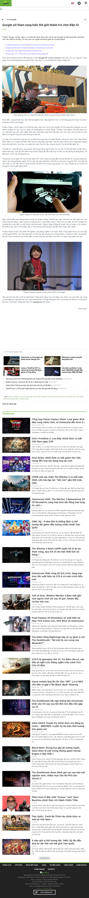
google (23, 396)
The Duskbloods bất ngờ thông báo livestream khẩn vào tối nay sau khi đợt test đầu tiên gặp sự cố (57, 704)
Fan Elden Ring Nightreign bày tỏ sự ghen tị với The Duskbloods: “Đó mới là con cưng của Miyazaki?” (58, 640)
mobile (10, 396)
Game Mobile (81, 865)
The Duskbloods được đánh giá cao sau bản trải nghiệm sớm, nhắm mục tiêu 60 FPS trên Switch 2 (58, 775)
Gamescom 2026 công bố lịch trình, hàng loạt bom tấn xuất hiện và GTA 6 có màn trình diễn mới (57, 576)
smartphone (17, 396)
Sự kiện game (55, 865)
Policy (50, 888)
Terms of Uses (42, 888)
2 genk (21, 399)
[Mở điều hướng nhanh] (85, 19)
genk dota (37, 396)
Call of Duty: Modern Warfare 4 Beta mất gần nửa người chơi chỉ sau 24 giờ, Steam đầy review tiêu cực (56, 598)
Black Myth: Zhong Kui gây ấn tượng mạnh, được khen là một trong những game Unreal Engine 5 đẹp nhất (56, 750)
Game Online (39, 869)
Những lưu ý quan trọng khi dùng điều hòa (72, 358)
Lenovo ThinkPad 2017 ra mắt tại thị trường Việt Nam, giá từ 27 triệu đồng (31, 370)
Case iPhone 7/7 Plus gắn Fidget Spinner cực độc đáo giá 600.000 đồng (31, 388)
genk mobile (15, 399)
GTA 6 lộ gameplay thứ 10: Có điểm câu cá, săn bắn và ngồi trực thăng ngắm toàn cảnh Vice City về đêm (58, 662)
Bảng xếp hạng (32, 865)
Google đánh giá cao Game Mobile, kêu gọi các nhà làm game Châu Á (29, 45)
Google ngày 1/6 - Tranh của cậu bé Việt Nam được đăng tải (26, 54)
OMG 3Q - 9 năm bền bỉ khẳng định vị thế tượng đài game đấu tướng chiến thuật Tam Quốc (56, 524)
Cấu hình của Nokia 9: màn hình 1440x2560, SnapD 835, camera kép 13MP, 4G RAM (72, 370)
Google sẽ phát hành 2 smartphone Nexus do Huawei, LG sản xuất (29, 48)
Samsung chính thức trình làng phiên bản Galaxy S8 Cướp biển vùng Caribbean (34, 379)
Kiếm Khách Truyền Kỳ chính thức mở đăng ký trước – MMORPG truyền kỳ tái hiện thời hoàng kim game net (58, 726)
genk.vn (64, 396)
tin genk (69, 396)
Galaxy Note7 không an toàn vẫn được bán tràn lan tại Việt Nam (28, 385)
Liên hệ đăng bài (46, 892)
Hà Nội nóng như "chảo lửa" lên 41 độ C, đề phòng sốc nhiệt (27, 382)
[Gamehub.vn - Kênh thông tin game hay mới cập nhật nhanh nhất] (6, 2)
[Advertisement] (44, 329)
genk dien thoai (56, 396)
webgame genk (46, 396)
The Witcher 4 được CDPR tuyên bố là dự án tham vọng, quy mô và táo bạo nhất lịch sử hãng (56, 551)
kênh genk (7, 399)
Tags (5, 396)
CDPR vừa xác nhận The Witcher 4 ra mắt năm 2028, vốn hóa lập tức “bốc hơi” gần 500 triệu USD (57, 480)
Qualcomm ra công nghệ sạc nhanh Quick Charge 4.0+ (32, 358)
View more (44, 858)
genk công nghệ (78, 396)
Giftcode (18, 865)
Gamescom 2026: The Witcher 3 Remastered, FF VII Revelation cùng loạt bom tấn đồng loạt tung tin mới (58, 502)
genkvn (26, 399)
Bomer (4, 29)
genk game (29, 396)
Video (44, 865)
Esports (51, 869)
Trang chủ (6, 865)
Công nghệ (68, 865)
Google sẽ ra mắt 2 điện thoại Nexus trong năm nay (23, 51)
